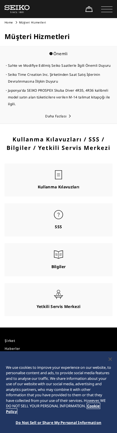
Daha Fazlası (55, 116)
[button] (107, 9)
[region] (58, 392)
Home (9, 22)
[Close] (110, 359)
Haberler (12, 348)
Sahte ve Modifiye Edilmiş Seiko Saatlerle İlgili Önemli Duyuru (59, 65)
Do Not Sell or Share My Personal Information (58, 422)
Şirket (10, 340)
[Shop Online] (89, 9)
